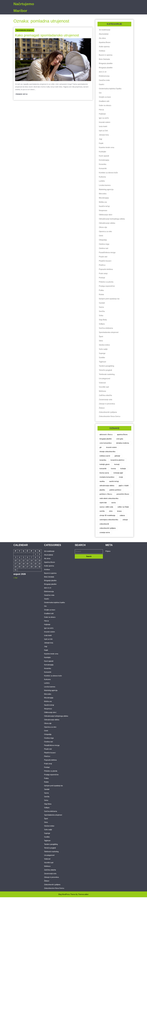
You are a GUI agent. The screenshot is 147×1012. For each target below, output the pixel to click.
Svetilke (102, 357)
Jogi (100, 139)
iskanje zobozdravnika (107, 451)
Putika (101, 290)
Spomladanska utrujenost (24, 30)
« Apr (15, 578)
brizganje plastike (106, 439)
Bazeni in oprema (105, 55)
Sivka (101, 315)
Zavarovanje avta (105, 399)
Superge (102, 353)
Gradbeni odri (104, 101)
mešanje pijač (118, 473)
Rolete (101, 294)
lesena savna (104, 473)
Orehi (101, 236)
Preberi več (20, 94)
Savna (101, 307)
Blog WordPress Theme (66, 894)
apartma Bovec (122, 434)
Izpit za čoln (103, 131)
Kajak (101, 143)
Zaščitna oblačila (105, 395)
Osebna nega (104, 244)
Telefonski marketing (107, 374)
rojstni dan (103, 502)
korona (113, 468)
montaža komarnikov (107, 477)
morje (121, 477)
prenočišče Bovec (123, 494)
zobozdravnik (104, 524)
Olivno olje (103, 227)
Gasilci (101, 84)
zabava (122, 515)
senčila (102, 511)
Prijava (107, 551)
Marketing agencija (106, 189)
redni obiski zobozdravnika (109, 498)
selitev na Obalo (123, 507)
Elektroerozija (104, 76)
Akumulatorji (103, 34)
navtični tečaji (114, 481)
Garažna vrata (104, 80)
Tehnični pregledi (105, 370)
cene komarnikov (106, 443)
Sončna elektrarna (106, 328)
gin (101, 447)
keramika (103, 460)
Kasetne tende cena (106, 147)
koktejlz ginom (105, 464)
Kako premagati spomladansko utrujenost (47, 35)
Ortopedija (103, 240)
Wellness (102, 391)
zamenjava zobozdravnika (109, 519)
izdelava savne (105, 456)
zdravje (125, 519)
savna (113, 502)
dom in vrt (102, 72)
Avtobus (102, 51)
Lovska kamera (105, 185)
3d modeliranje (104, 30)
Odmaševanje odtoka (107, 223)
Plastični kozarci (105, 261)
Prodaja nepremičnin (107, 286)
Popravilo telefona (106, 269)
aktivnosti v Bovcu (106, 434)
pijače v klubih (124, 485)
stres (111, 511)
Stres (101, 341)
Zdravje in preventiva (107, 404)
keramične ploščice (117, 460)
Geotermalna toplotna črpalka (110, 89)
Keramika (102, 164)
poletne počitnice (115, 490)
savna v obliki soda (106, 507)
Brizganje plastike (106, 68)
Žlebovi (102, 408)
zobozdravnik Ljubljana (108, 528)
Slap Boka (103, 320)
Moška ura (103, 202)
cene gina (119, 439)
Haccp (101, 110)
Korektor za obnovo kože (108, 173)
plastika (102, 490)
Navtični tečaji (104, 206)
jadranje (117, 456)
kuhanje (123, 468)
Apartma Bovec (105, 42)
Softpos (102, 324)
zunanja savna (105, 532)
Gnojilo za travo (105, 97)
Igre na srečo (104, 118)
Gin (100, 93)
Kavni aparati (104, 156)
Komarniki (103, 168)
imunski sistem (111, 447)
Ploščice (102, 265)
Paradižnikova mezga (107, 252)
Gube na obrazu (105, 105)
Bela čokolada (104, 59)
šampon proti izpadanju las (109, 299)
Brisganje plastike (106, 63)
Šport (101, 336)
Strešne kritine (104, 345)
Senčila (102, 311)
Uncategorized (104, 378)
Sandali (102, 303)
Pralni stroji (103, 273)
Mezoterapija (104, 198)
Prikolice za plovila (106, 282)
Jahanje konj (104, 135)
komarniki (103, 468)
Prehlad (102, 278)
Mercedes (102, 194)
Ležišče (102, 181)
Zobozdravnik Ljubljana (108, 412)
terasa (119, 511)
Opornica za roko (105, 231)
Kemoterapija (104, 160)
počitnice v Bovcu (106, 494)
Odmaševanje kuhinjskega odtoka (112, 219)
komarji (116, 464)
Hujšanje (102, 114)
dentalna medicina (122, 443)
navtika (102, 481)
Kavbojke (102, 152)
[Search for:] (89, 551)
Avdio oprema (104, 47)
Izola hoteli (103, 126)
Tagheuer (102, 362)
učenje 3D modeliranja (107, 515)
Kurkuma (102, 177)
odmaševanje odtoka (107, 485)
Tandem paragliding (106, 366)
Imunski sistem (104, 122)
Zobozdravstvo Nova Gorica (109, 416)
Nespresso (103, 210)
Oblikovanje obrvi (105, 215)
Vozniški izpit (104, 387)
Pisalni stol (103, 257)
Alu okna (102, 38)
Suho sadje (103, 349)
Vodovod (102, 383)
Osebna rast (103, 248)
